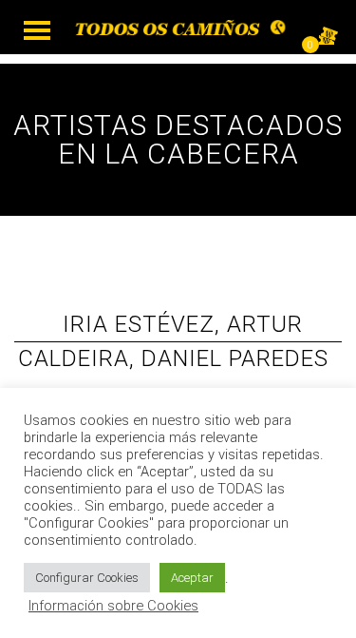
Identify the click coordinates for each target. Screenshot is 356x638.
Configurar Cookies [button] (87, 577)
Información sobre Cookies (113, 605)
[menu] (37, 30)
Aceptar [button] (192, 577)
